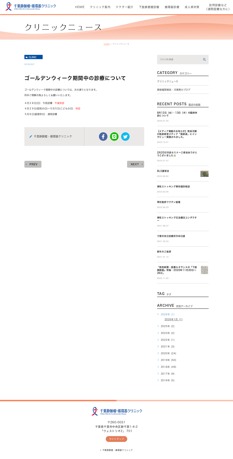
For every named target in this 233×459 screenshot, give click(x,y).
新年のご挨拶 (164, 252)
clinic (33, 57)
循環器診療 (172, 7)
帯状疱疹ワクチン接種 (168, 202)
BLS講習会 (163, 171)
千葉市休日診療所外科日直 (171, 236)
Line (114, 136)
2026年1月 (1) (174, 319)
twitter (125, 136)
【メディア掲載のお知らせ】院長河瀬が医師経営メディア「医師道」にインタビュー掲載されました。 (177, 134)
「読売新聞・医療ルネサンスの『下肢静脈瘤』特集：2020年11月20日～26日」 (177, 270)
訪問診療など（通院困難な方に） (218, 7)
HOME (107, 44)
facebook (103, 136)
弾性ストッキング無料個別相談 (173, 186)
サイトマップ (116, 439)
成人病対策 (192, 7)
